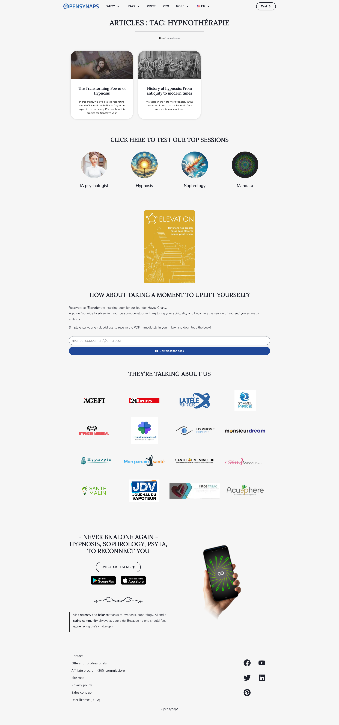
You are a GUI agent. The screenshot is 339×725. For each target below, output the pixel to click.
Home (162, 38)
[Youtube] (261, 663)
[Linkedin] (261, 677)
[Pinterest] (247, 692)
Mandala (245, 185)
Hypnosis (144, 185)
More (180, 6)
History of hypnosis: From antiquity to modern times (169, 91)
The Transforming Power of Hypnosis (102, 91)
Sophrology (195, 185)
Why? (110, 6)
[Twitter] (247, 677)
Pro (166, 6)
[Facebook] (247, 663)
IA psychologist (94, 185)
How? (131, 6)
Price (151, 6)
